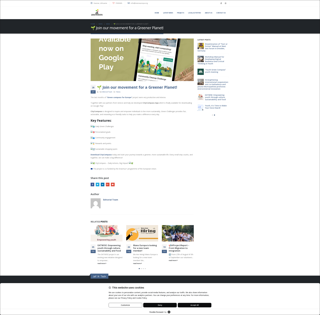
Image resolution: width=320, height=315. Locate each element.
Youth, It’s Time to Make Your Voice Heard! (216, 106)
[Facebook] (221, 3)
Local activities (194, 13)
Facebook (92, 184)
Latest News (168, 13)
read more (102, 263)
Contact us (221, 13)
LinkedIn (102, 184)
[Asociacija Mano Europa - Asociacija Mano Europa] (97, 13)
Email (112, 184)
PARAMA (118, 3)
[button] (139, 268)
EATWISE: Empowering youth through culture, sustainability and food (109, 248)
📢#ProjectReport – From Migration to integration (179, 248)
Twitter (97, 184)
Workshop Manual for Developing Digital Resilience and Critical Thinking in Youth (211, 60)
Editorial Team (107, 92)
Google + (108, 184)
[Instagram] (225, 3)
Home (157, 13)
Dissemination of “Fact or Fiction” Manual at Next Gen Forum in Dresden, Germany (213, 47)
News (118, 92)
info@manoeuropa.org (139, 3)
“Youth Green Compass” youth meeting (215, 71)
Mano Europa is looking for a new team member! (145, 248)
